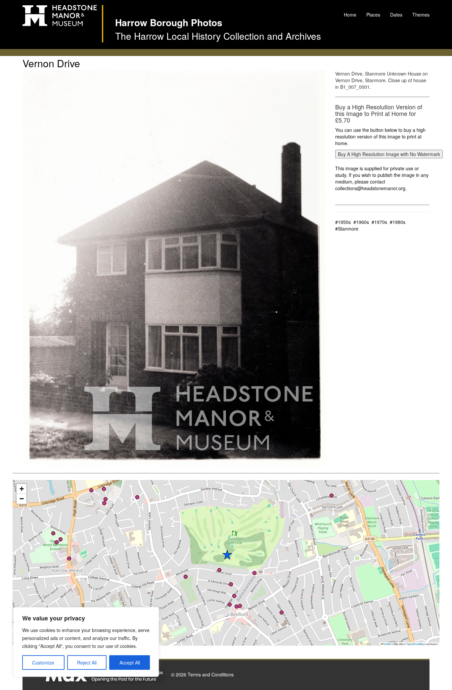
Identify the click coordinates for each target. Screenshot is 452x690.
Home (350, 14)
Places (373, 14)
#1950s (343, 222)
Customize (43, 662)
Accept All (129, 662)
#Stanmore (346, 228)
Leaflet (387, 644)
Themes (420, 14)
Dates (396, 14)
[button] (230, 605)
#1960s (361, 222)
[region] (86, 642)
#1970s (379, 222)
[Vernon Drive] (174, 268)
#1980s (397, 222)
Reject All (87, 662)
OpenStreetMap (415, 644)
